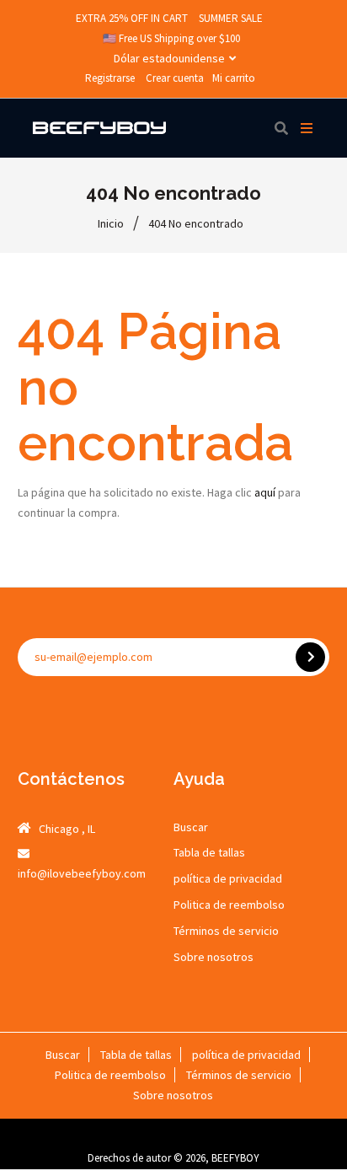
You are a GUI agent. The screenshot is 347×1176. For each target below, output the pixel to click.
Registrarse (110, 78)
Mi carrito (233, 78)
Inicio (111, 223)
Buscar (191, 827)
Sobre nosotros (214, 956)
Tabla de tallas (209, 852)
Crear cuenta (175, 78)
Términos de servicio (226, 930)
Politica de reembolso (229, 904)
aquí (264, 492)
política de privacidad (228, 878)
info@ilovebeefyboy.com (82, 873)
